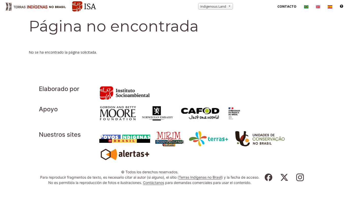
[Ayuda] (341, 6)
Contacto (286, 6)
